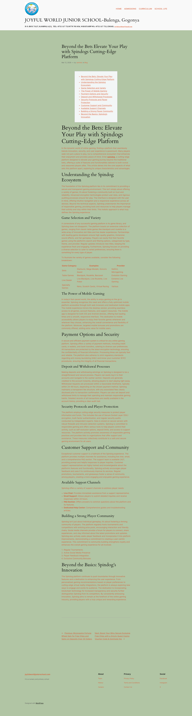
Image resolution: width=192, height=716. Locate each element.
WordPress (39, 703)
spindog (111, 157)
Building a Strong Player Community (97, 111)
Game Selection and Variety (93, 88)
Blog (86, 62)
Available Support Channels (93, 108)
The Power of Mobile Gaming (94, 91)
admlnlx (79, 62)
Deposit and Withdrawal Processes (96, 97)
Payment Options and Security (94, 94)
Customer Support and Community (96, 105)
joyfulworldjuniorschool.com (37, 674)
